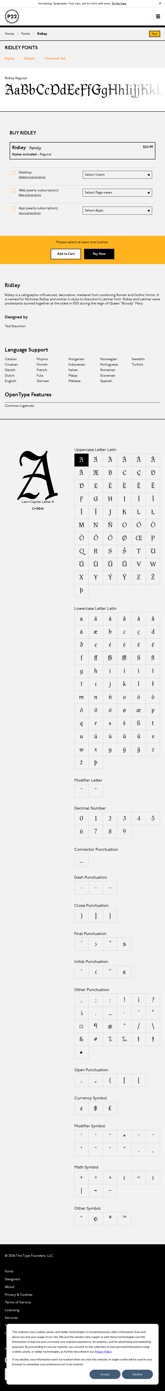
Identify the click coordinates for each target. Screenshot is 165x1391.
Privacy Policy (103, 1351)
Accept (105, 1374)
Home (9, 34)
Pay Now (99, 254)
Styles (9, 58)
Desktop (25, 172)
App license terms (30, 213)
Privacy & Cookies (18, 1295)
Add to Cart (66, 254)
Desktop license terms (32, 177)
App (38, 208)
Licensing (12, 1310)
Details (29, 58)
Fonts (25, 34)
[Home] (12, 16)
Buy (154, 34)
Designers (12, 1279)
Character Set (55, 58)
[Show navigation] (158, 16)
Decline (137, 1374)
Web (38, 190)
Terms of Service (18, 1302)
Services (11, 1318)
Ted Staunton (15, 326)
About (9, 1287)
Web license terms (30, 195)
